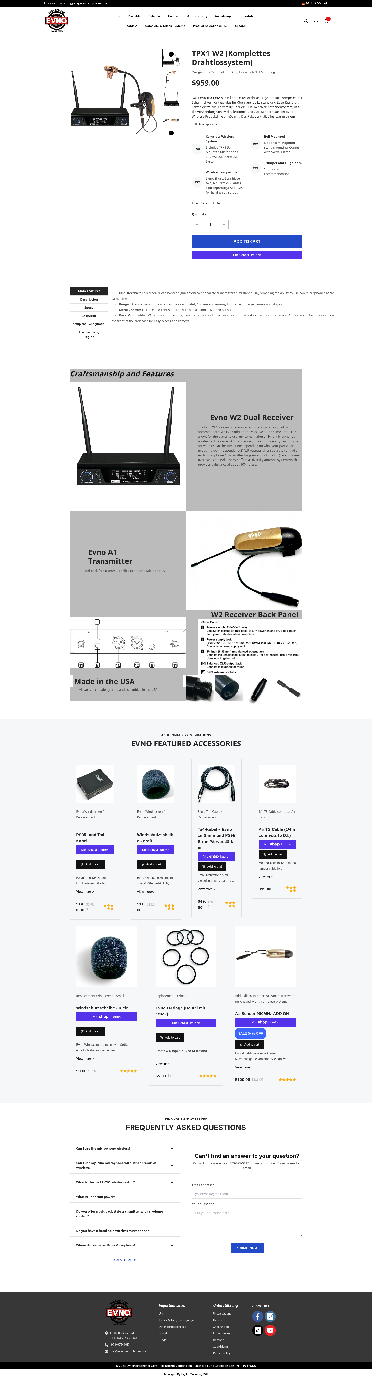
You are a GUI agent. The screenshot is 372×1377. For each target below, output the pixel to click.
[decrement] (197, 224)
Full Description (203, 124)
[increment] (224, 224)
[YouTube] (270, 1330)
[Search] (305, 20)
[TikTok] (257, 1330)
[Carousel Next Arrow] (171, 133)
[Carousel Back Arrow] (171, 54)
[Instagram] (270, 1316)
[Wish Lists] (316, 20)
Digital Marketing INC (194, 1374)
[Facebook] (257, 1316)
